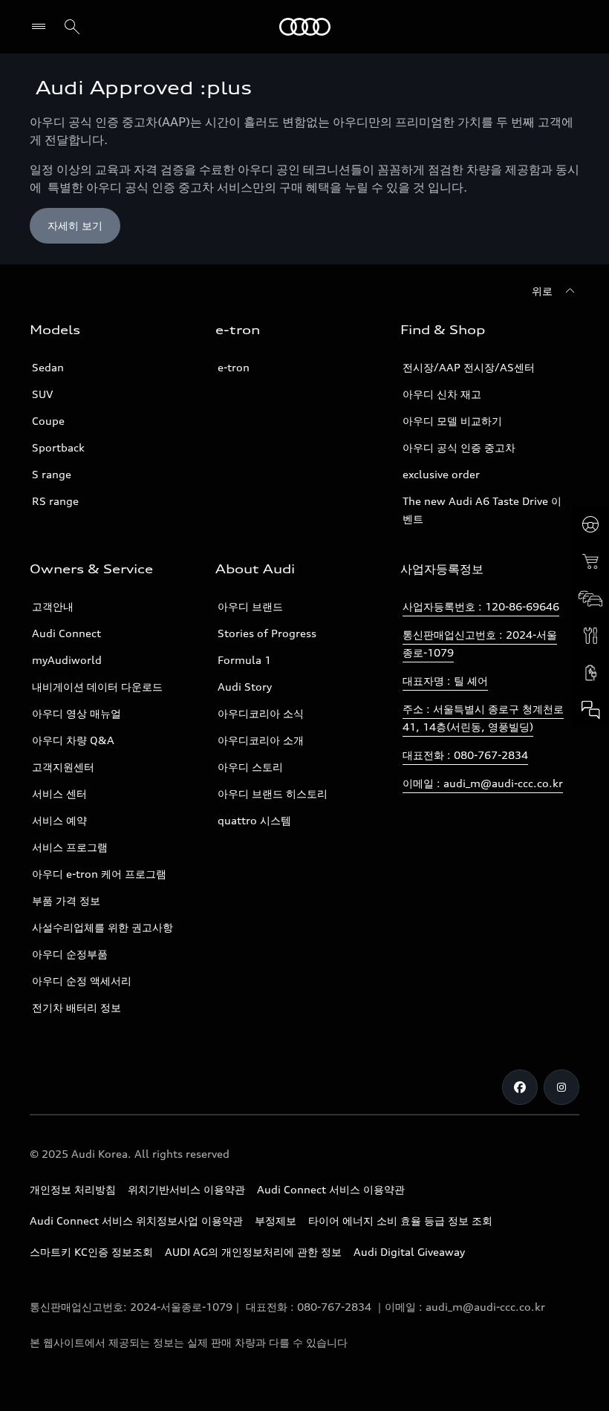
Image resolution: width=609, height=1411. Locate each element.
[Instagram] (561, 1087)
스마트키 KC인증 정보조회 (91, 1251)
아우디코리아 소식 (261, 713)
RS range (55, 501)
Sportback (58, 447)
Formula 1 (244, 660)
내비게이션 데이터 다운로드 (97, 686)
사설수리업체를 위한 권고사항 (102, 927)
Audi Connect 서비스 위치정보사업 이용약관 (136, 1220)
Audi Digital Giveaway (409, 1251)
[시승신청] (590, 524)
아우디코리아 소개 (261, 740)
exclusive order (441, 474)
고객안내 (53, 606)
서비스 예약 (59, 820)
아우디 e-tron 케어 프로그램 (99, 873)
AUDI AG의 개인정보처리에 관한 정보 (253, 1251)
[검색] (72, 27)
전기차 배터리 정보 (76, 1007)
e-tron (234, 367)
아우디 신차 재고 (442, 394)
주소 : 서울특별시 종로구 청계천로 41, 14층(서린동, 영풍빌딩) (483, 718)
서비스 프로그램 (70, 847)
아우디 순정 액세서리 (81, 980)
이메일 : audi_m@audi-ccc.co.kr (483, 783)
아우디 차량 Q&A (73, 740)
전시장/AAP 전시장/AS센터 (469, 367)
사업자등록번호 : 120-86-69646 (481, 606)
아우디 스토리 (250, 766)
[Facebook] (520, 1087)
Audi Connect (66, 633)
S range (51, 474)
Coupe (48, 420)
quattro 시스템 (254, 820)
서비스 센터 (59, 793)
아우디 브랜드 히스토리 (273, 793)
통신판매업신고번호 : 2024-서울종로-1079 (480, 643)
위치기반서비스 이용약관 (186, 1189)
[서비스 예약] (590, 635)
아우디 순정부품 (70, 954)
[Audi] (304, 27)
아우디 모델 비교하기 (452, 420)
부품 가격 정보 (66, 900)
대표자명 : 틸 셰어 (445, 680)
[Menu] (42, 27)
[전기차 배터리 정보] (590, 672)
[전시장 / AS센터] (590, 598)
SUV (42, 394)
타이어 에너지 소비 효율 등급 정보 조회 (400, 1220)
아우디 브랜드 (250, 606)
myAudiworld (67, 660)
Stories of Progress (267, 633)
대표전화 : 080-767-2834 (465, 755)
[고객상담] (590, 710)
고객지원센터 (63, 766)
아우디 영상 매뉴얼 (76, 713)
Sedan (48, 367)
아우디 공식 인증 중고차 (459, 447)
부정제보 (275, 1220)
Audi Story (245, 686)
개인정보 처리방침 (73, 1189)
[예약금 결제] (590, 561)
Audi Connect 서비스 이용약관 (331, 1189)
